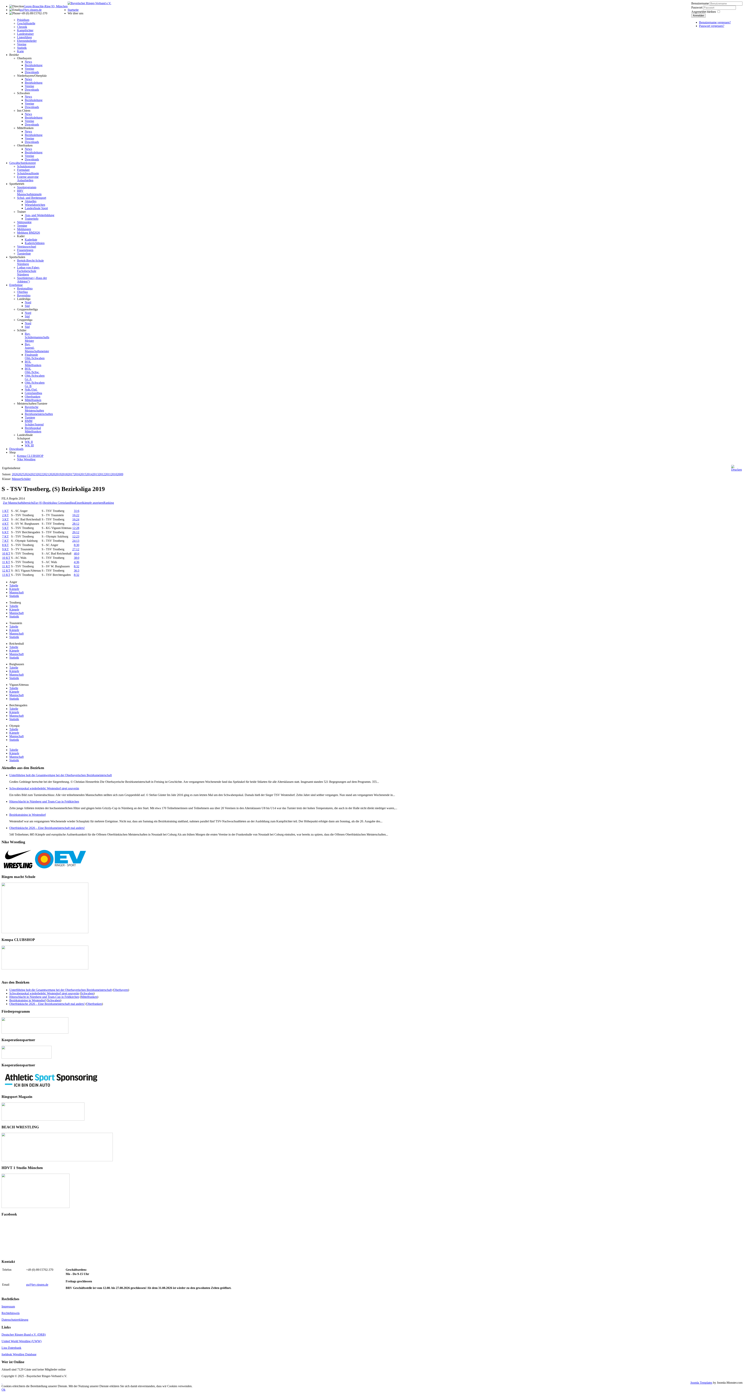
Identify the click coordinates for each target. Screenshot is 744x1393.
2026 (15, 474)
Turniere (30, 417)
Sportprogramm (26, 187)
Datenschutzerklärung (15, 1319)
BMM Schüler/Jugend (34, 422)
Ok (3, 1389)
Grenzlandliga (33, 393)
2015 (83, 474)
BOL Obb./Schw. (32, 370)
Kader (21, 236)
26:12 (75, 532)
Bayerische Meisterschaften (34, 408)
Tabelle (13, 585)
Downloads (32, 72)
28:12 (75, 523)
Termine (22, 225)
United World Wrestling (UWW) (21, 1341)
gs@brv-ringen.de (31, 9)
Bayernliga (23, 295)
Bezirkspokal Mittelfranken (33, 429)
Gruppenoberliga (27, 309)
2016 (77, 474)
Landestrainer (25, 33)
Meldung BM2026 (28, 232)
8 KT (5, 545)
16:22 (75, 515)
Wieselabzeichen (35, 204)
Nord (28, 302)
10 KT (6, 553)
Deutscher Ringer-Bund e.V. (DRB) (24, 1334)
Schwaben (23, 93)
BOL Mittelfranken (33, 363)
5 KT (5, 528)
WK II (29, 442)
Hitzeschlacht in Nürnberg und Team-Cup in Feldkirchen (44, 801)
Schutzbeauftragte (28, 173)
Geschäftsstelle (26, 23)
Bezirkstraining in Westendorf (27, 814)
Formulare (23, 169)
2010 (114, 474)
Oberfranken (25, 145)
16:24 (75, 519)
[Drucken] (736, 469)
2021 (46, 474)
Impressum (8, 1306)
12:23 (75, 536)
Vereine (21, 44)
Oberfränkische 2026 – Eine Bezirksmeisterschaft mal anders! (47, 828)
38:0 (76, 557)
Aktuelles (30, 201)
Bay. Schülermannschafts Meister (37, 337)
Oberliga (22, 292)
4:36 (76, 562)
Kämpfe (14, 589)
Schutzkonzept (26, 166)
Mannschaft (16, 592)
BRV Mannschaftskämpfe (29, 192)
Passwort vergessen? (711, 26)
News (28, 61)
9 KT (5, 549)
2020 (52, 474)
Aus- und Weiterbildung (39, 215)
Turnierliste (24, 253)
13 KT (6, 574)
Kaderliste (31, 239)
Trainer (21, 211)
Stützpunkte (24, 222)
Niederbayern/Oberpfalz (32, 75)
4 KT (5, 523)
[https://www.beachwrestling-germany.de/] (57, 1160)
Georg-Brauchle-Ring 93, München (46, 6)
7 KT (5, 536)
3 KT (5, 519)
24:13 (75, 540)
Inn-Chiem (23, 110)
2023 (33, 474)
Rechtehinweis (11, 1313)
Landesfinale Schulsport (25, 436)
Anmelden (698, 15)
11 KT (6, 562)
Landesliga (23, 299)
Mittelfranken (25, 128)
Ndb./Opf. (31, 389)
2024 (27, 474)
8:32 (76, 566)
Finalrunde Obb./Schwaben (35, 356)
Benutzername (700, 3)
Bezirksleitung (33, 65)
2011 (108, 474)
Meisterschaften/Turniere (32, 403)
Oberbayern (24, 58)
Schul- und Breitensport (31, 197)
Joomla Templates (701, 1382)
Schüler (21, 330)
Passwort (697, 7)
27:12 (75, 549)
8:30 (76, 545)
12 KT (6, 570)
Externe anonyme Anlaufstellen (28, 178)
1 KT (5, 511)
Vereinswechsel (26, 246)
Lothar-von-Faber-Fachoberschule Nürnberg (28, 271)
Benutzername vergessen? (715, 22)
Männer (16, 479)
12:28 (75, 528)
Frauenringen (25, 250)
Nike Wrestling (26, 459)
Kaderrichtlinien (35, 243)
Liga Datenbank (11, 1347)
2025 (21, 474)
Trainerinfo (31, 218)
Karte (20, 51)
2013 (95, 474)
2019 (58, 474)
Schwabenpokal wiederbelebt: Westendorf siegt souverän (44, 788)
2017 (71, 474)
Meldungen (24, 229)
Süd (27, 306)
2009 (120, 474)
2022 (40, 474)
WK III (29, 445)
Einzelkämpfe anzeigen (89, 502)
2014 (89, 474)
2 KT (5, 515)
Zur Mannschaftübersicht (18, 502)
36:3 (76, 570)
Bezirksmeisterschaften (39, 414)
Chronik (22, 26)
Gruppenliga (24, 319)
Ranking (108, 502)
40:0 (76, 553)
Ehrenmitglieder (27, 40)
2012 (102, 474)
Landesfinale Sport (36, 208)
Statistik (22, 47)
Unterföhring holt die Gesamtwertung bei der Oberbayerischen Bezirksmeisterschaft (60, 775)
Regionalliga (25, 288)
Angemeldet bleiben (703, 11)
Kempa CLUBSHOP (30, 455)
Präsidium (23, 20)
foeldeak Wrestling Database (19, 1354)
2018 (64, 474)
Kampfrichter (25, 30)
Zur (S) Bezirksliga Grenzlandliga (54, 502)
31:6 (76, 511)
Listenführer (24, 37)
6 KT (5, 532)
